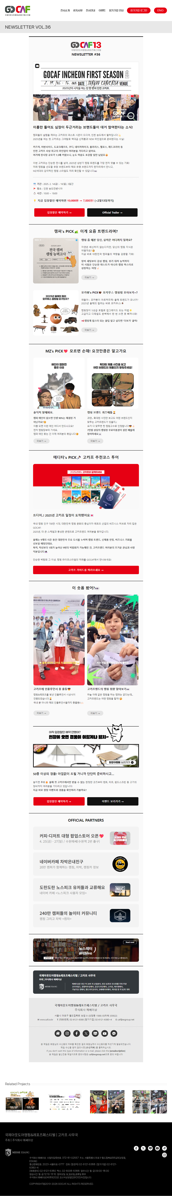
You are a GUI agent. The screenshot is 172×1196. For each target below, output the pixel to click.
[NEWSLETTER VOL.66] (22, 1091)
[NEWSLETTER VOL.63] (107, 1091)
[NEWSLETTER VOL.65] (65, 1091)
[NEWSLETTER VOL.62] (150, 1091)
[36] (86, 37)
